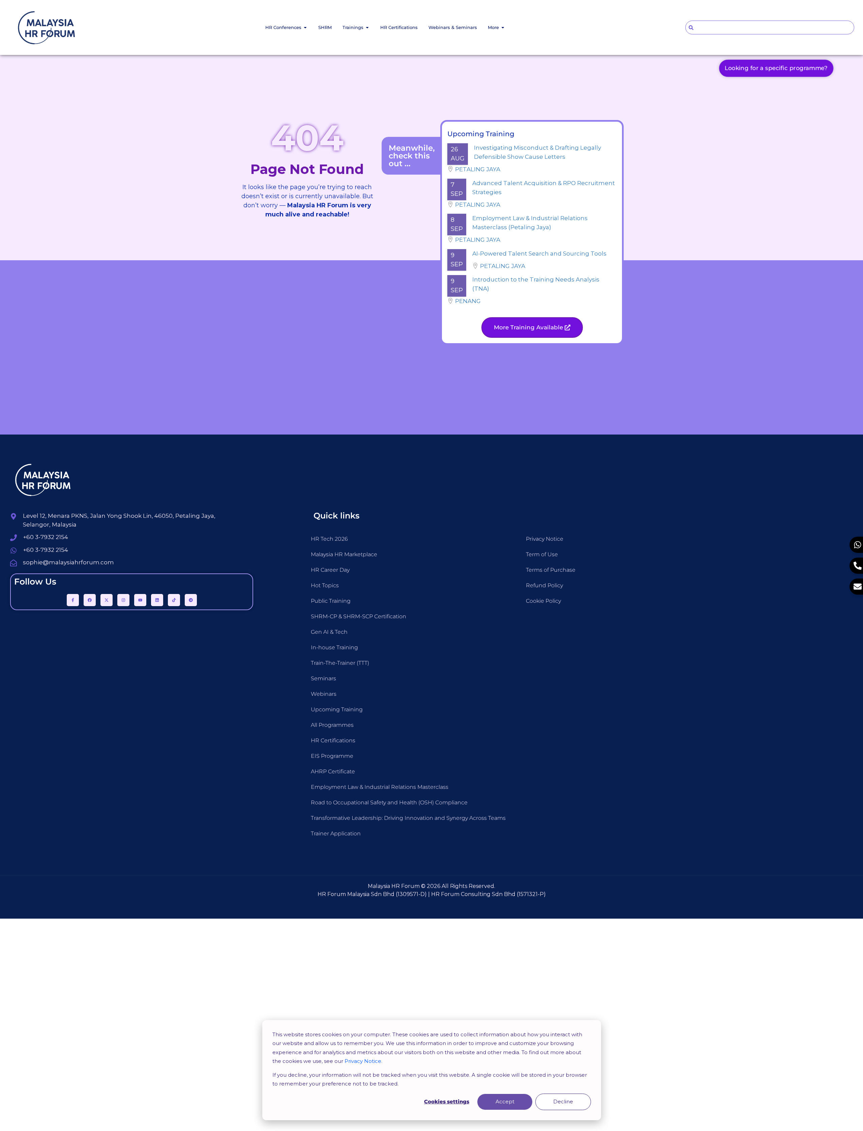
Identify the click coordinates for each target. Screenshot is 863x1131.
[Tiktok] (174, 600)
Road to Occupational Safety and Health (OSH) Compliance (389, 802)
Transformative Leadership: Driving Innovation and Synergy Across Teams (408, 818)
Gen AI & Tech (329, 632)
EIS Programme (332, 756)
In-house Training (334, 647)
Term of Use (542, 554)
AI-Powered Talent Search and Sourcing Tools (539, 253)
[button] (532, 327)
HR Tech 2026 (329, 539)
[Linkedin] (157, 600)
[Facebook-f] (73, 600)
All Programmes (332, 725)
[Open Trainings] (367, 27)
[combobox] (770, 27)
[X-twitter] (106, 600)
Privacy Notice (544, 539)
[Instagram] (123, 600)
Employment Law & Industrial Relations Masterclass (379, 787)
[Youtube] (140, 600)
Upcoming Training (337, 709)
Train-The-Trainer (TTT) (340, 663)
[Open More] (503, 27)
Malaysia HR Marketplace (344, 554)
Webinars (323, 694)
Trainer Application (336, 833)
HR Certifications (333, 740)
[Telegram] (191, 600)
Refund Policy (544, 585)
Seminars (323, 678)
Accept (505, 1101)
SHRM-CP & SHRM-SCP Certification (358, 616)
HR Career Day (330, 570)
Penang (468, 301)
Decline (563, 1101)
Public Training (331, 601)
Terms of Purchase (550, 570)
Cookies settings (446, 1101)
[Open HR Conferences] (305, 27)
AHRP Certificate (333, 771)
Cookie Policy (543, 601)
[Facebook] (90, 600)
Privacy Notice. (363, 1061)
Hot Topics (325, 585)
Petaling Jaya (477, 169)
